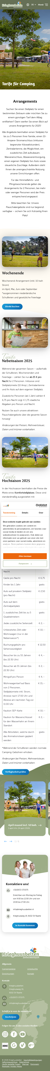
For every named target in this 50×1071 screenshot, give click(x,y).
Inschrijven (10, 1017)
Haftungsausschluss (9, 1062)
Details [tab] (25, 513)
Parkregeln (34, 1064)
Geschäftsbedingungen (33, 1060)
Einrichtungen (8, 974)
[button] (5, 841)
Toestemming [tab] (9, 513)
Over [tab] (41, 513)
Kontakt (30, 974)
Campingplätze (8, 969)
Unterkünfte (32, 969)
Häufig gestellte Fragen (11, 1064)
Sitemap (25, 1064)
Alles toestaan (25, 556)
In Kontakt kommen (25, 925)
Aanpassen (24, 564)
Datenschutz (24, 1062)
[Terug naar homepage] (12, 5)
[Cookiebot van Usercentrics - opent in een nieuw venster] (36, 505)
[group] (25, 808)
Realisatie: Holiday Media (12, 1066)
